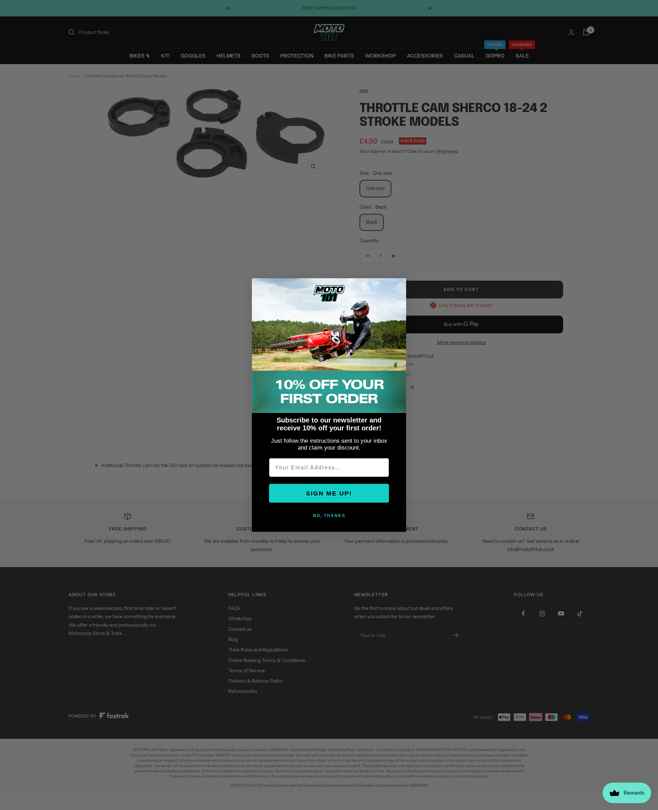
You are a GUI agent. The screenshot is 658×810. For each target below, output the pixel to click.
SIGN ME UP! (329, 493)
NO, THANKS (329, 515)
